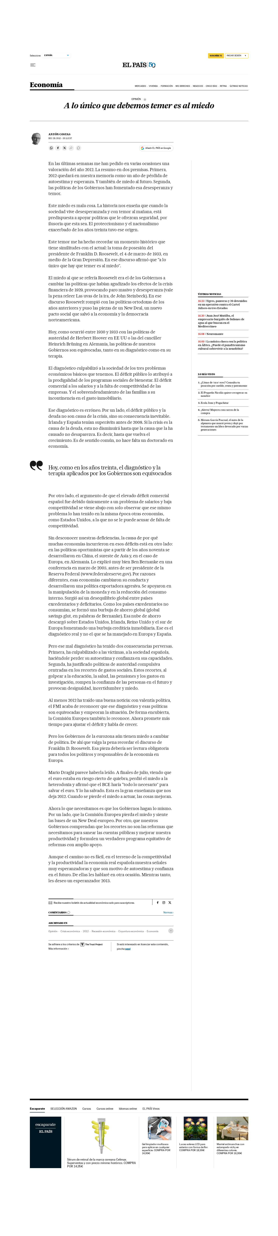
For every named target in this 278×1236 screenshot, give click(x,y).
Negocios (198, 86)
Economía (46, 85)
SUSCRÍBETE (216, 55)
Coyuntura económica (131, 931)
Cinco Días (211, 86)
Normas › (168, 912)
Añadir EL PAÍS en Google (158, 148)
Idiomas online (128, 1108)
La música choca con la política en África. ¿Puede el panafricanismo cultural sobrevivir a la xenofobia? (222, 345)
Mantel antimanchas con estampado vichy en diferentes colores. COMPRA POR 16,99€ (230, 1149)
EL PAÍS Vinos (151, 1108)
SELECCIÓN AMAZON (63, 1108)
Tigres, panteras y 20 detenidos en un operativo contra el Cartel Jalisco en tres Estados (222, 304)
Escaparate (37, 1108)
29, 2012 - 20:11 (60, 138)
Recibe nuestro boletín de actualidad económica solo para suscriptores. (94, 902)
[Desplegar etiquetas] (170, 930)
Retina (223, 86)
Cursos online (105, 1108)
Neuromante (215, 334)
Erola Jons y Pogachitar (215, 402)
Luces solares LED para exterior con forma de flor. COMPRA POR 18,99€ (193, 1147)
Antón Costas (59, 134)
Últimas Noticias (239, 86)
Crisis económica (70, 931)
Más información (57, 948)
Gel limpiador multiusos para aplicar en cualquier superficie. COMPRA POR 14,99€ (156, 1149)
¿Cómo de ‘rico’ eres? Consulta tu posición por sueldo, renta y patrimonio (224, 384)
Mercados (140, 86)
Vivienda (153, 86)
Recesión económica (103, 931)
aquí (127, 948)
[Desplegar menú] (33, 65)
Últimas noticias (209, 294)
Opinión (52, 931)
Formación (167, 86)
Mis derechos (182, 86)
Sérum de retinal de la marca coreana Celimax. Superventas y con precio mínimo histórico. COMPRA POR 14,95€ (101, 1163)
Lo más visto (206, 374)
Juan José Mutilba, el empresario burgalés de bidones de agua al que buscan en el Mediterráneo (221, 321)
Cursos (86, 1108)
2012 (86, 931)
